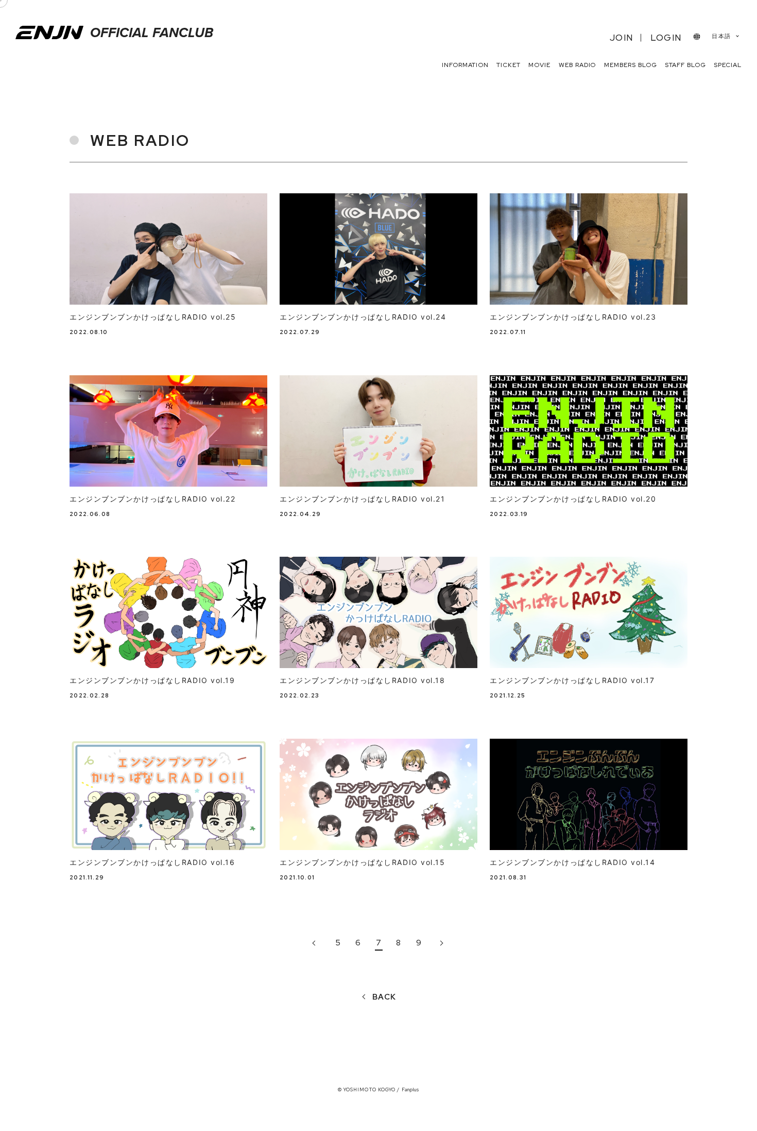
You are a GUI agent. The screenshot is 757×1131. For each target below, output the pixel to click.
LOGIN (665, 37)
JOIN (621, 37)
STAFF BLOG (685, 65)
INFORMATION (465, 65)
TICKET (508, 65)
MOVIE (539, 65)
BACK (384, 997)
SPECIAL (728, 65)
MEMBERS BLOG (630, 65)
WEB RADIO (577, 65)
